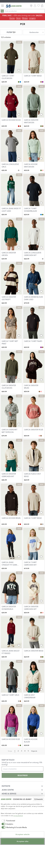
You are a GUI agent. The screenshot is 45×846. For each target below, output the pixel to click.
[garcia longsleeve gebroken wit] (33, 234)
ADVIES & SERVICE (9, 794)
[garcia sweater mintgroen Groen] (41, 126)
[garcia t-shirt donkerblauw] (33, 190)
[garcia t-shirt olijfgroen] (11, 57)
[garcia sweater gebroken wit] (11, 455)
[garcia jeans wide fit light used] (11, 190)
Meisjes (25, 18)
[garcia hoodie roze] (11, 721)
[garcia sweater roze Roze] (41, 391)
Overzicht (39, 799)
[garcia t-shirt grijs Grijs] (43, 524)
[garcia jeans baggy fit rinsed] (11, 632)
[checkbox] (8, 820)
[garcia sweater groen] (11, 234)
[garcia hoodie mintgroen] (33, 146)
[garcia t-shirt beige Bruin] (41, 82)
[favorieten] (38, 6)
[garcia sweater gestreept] (11, 278)
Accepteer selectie (22, 834)
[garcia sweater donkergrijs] (11, 588)
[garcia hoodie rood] (11, 101)
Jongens (32, 18)
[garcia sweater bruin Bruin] (39, 391)
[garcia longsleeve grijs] (11, 146)
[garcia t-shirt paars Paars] (43, 82)
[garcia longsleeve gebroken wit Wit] (20, 170)
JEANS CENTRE (8, 790)
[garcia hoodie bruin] (11, 500)
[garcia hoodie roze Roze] (43, 170)
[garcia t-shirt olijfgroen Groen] (18, 82)
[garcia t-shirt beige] (33, 57)
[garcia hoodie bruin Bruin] (20, 126)
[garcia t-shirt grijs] (11, 677)
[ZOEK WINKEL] (31, 6)
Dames (12, 18)
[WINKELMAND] (42, 5)
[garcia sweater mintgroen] (33, 101)
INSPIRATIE (6, 786)
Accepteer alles (22, 841)
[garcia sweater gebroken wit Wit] (43, 391)
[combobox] (34, 32)
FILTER (9, 32)
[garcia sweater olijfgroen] (11, 367)
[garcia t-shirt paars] (33, 323)
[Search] (2, 11)
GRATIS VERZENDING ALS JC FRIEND (23, 1)
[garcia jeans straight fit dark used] (11, 544)
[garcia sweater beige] (33, 632)
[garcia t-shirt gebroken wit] (33, 544)
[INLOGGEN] (35, 6)
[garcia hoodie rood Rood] (18, 126)
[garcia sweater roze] (33, 411)
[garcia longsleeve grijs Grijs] (18, 170)
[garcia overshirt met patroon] (11, 411)
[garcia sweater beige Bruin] (43, 126)
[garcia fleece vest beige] (33, 455)
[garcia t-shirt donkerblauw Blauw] (20, 82)
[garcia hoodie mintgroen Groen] (41, 170)
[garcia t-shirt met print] (11, 323)
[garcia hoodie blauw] (33, 721)
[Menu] (2, 5)
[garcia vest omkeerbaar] (33, 677)
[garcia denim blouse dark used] (33, 278)
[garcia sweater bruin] (33, 367)
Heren (18, 18)
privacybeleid (18, 816)
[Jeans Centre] (14, 5)
